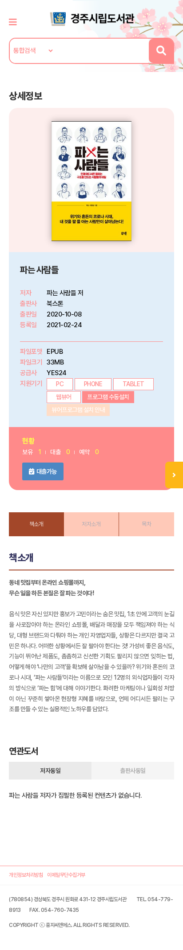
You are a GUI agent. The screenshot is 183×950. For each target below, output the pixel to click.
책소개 (36, 524)
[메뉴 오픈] (174, 475)
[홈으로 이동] (91, 18)
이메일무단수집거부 (66, 875)
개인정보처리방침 (26, 875)
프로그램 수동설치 (108, 396)
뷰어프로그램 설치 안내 (78, 409)
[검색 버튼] (161, 51)
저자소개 (91, 524)
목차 (146, 524)
